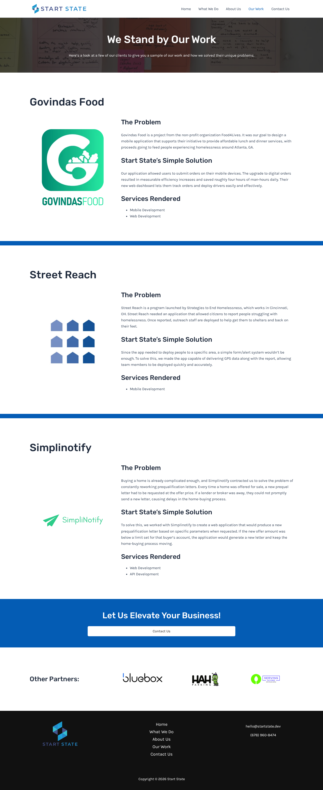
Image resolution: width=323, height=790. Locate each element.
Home (186, 9)
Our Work (256, 9)
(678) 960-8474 (263, 735)
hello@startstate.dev (263, 726)
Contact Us (280, 9)
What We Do (208, 9)
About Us (233, 9)
